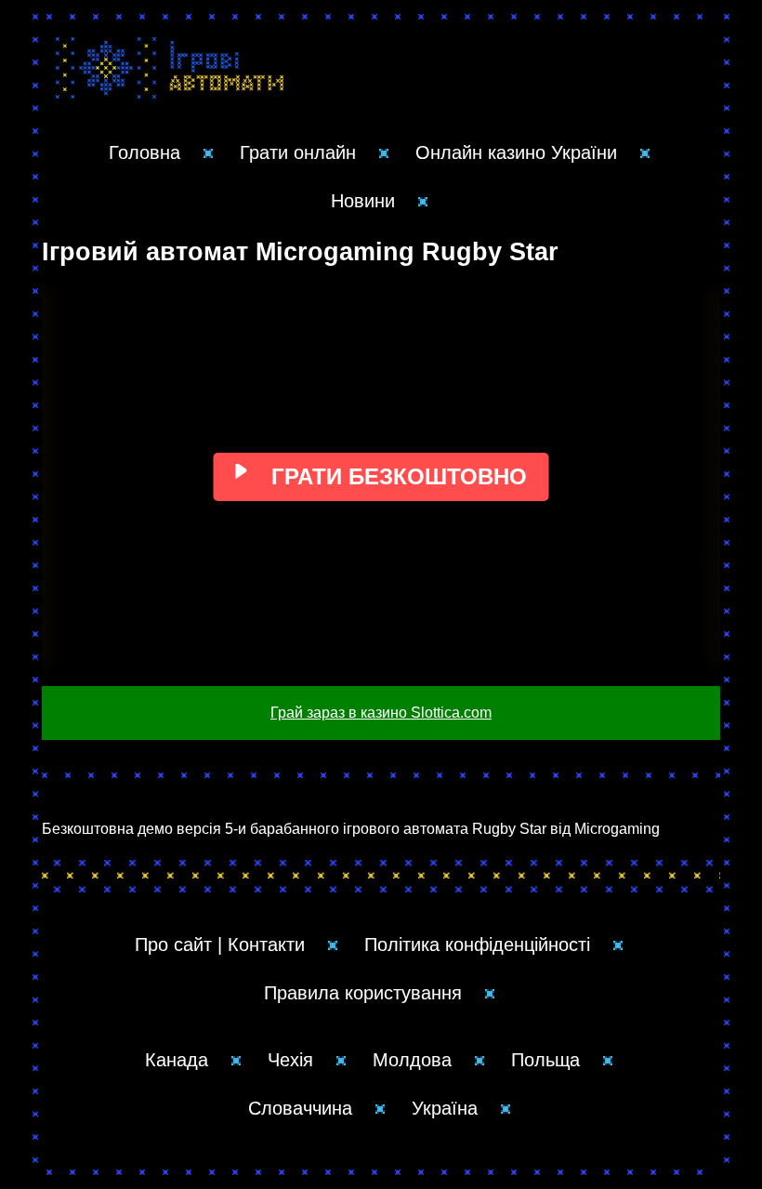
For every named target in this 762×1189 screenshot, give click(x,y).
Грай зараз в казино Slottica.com (381, 712)
